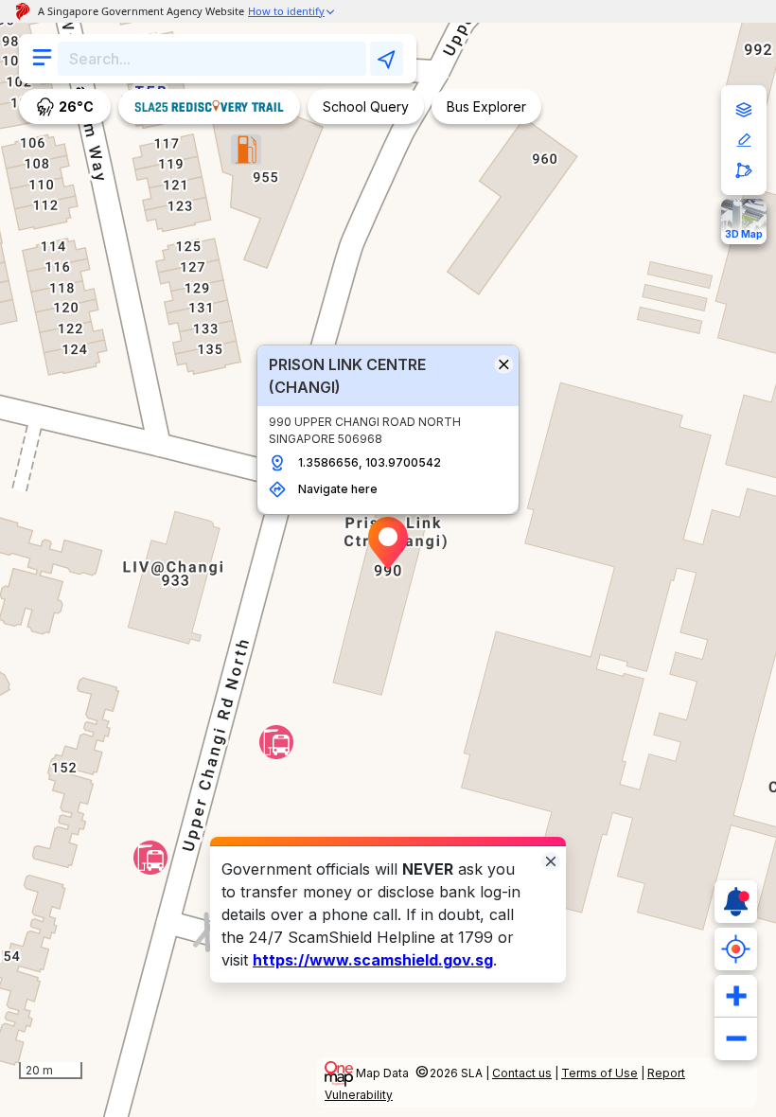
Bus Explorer (486, 106)
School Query (366, 106)
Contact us (522, 1073)
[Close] (551, 860)
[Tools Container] (744, 140)
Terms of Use (599, 1073)
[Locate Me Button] (735, 949)
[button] (388, 543)
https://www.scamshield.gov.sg (373, 959)
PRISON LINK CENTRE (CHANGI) (347, 376)
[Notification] (735, 901)
